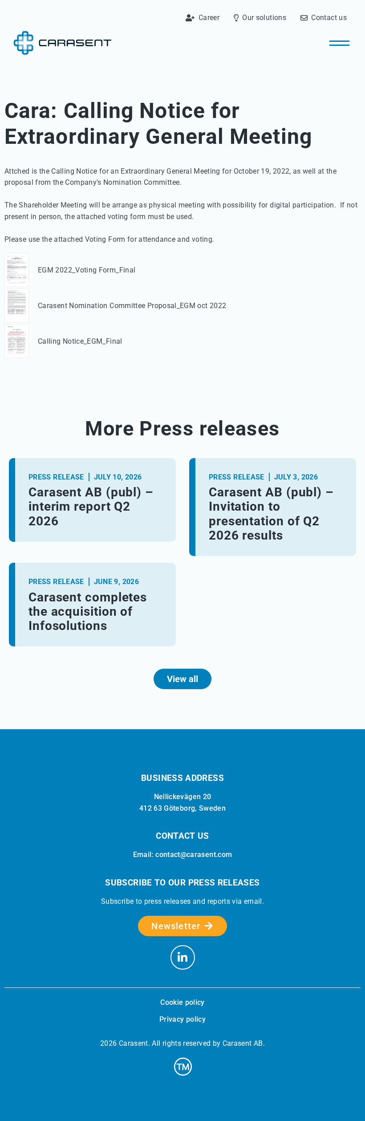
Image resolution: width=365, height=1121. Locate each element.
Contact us (329, 17)
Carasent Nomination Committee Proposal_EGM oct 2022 (132, 305)
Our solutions (264, 17)
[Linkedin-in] (182, 957)
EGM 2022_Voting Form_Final (86, 270)
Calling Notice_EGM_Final (80, 341)
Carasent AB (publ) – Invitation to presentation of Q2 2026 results (271, 514)
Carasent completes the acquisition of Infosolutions (87, 611)
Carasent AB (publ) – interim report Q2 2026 (91, 506)
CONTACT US (182, 836)
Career (209, 17)
